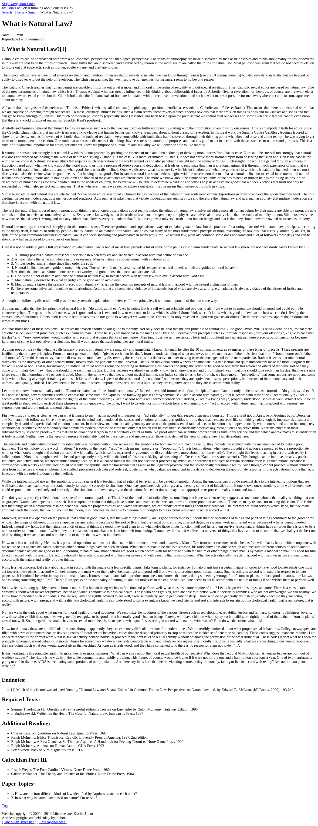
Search (7, 12)
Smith (32, 12)
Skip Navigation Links (18, 4)
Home (20, 12)
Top (5, 806)
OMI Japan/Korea (52, 822)
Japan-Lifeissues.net (19, 822)
